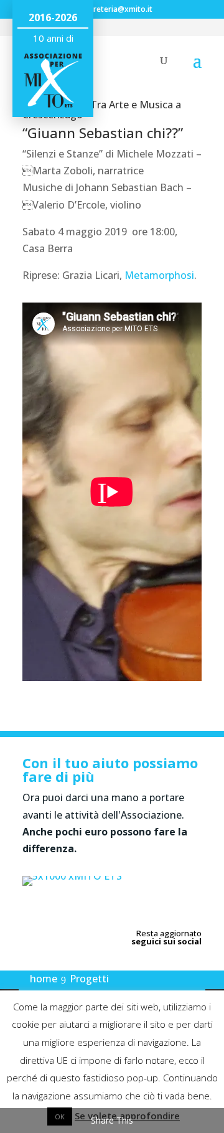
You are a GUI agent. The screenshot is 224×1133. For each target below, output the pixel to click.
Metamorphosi (159, 275)
